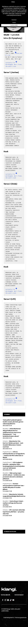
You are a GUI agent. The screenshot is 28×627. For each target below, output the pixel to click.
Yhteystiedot (19, 595)
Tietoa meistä (5, 595)
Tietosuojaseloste (20, 617)
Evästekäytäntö (9, 617)
